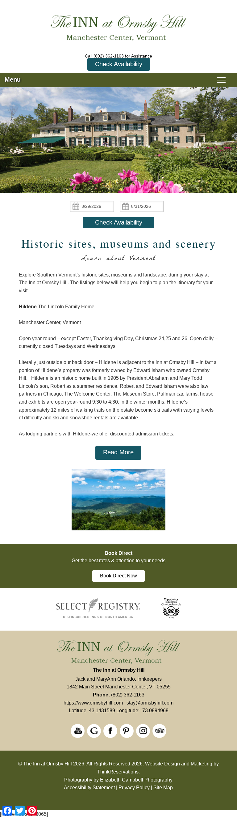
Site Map (163, 787)
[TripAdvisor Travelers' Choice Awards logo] (171, 617)
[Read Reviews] (159, 731)
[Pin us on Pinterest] (127, 731)
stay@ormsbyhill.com (150, 702)
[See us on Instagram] (143, 731)
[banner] (118, 566)
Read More (118, 452)
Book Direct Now (118, 575)
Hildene (28, 306)
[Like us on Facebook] (110, 731)
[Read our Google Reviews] (94, 731)
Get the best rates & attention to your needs (118, 560)
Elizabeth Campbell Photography (136, 779)
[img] (118, 503)
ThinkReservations (118, 771)
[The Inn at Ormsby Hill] (118, 28)
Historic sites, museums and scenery (118, 243)
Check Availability (118, 64)
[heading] (118, 251)
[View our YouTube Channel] (78, 731)
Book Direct (118, 553)
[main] (118, 365)
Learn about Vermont (118, 259)
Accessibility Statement (89, 787)
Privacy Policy (134, 787)
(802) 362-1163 (109, 56)
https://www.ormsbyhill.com (93, 702)
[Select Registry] (98, 617)
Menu (13, 79)
